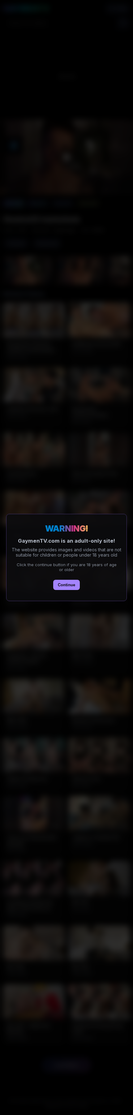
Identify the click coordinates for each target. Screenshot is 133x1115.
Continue (66, 585)
